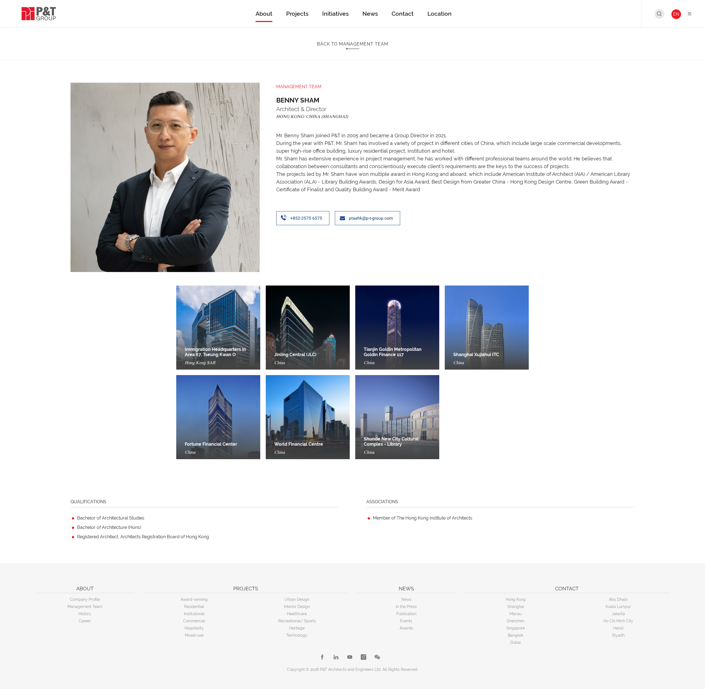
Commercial (194, 621)
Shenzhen (515, 621)
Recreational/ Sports (297, 621)
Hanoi (618, 628)
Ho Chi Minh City (618, 621)
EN (676, 14)
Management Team (84, 606)
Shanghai (515, 606)
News (406, 599)
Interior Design (297, 606)
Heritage (297, 628)
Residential (194, 606)
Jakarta (618, 614)
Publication (406, 614)
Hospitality (194, 628)
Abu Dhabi (618, 599)
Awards (406, 628)
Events (406, 621)
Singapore (515, 628)
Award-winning (194, 599)
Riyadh (618, 635)
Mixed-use (194, 635)
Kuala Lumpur (618, 606)
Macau (515, 614)
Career (85, 621)
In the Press (406, 606)
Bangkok (515, 635)
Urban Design (296, 599)
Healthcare (297, 614)
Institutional (194, 614)
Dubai (515, 642)
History (84, 614)
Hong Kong (516, 599)
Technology (296, 635)
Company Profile (85, 599)
